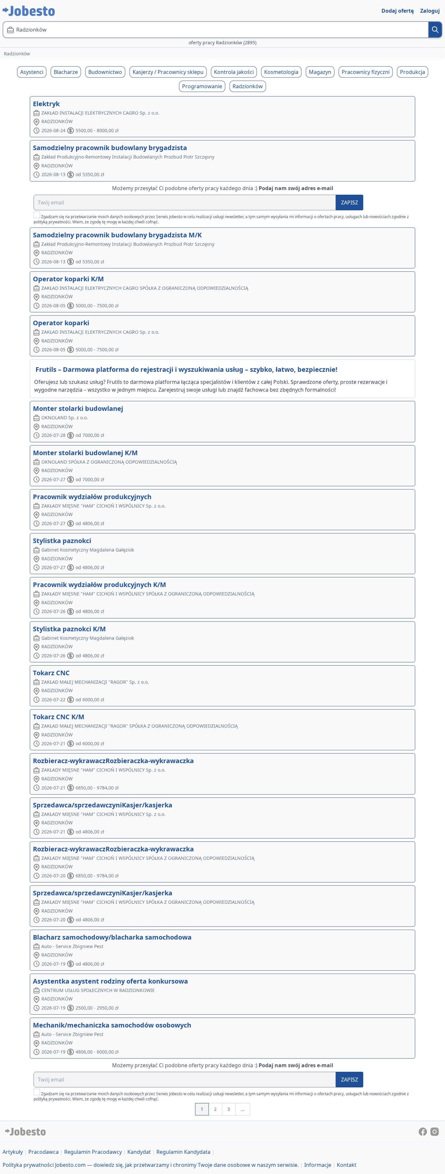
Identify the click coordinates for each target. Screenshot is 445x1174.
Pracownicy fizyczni (366, 72)
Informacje (317, 1164)
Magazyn (320, 72)
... (243, 1109)
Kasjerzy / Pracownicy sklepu (168, 72)
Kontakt (346, 1164)
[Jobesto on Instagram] (434, 1131)
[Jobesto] (29, 11)
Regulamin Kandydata (183, 1151)
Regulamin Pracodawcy (93, 1151)
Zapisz (349, 202)
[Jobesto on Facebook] (423, 1131)
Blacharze (66, 72)
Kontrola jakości (234, 72)
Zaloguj (430, 10)
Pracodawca (43, 1151)
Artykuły (13, 1151)
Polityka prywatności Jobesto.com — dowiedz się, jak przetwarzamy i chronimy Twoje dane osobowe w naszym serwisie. (151, 1164)
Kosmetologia (281, 72)
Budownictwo (105, 72)
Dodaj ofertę (397, 10)
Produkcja (412, 72)
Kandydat (139, 1151)
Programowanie (202, 86)
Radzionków (248, 86)
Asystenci (31, 72)
